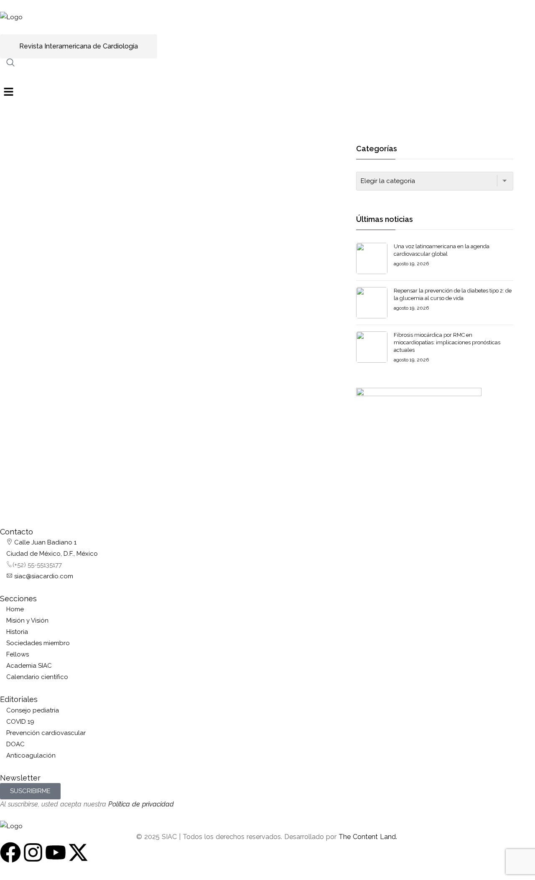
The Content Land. (369, 837)
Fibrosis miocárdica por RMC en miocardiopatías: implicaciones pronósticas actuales (447, 342)
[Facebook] (10, 852)
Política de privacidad (141, 804)
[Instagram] (33, 852)
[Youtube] (55, 852)
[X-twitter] (78, 852)
